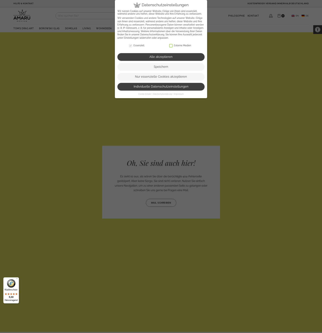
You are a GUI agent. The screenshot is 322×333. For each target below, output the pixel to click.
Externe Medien (182, 45)
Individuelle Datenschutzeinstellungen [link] (161, 86)
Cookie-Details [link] (144, 94)
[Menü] (17, 279)
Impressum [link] (179, 94)
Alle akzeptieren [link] (161, 56)
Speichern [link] (161, 66)
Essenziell (138, 45)
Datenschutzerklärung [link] (152, 34)
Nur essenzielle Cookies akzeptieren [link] (161, 76)
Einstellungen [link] (131, 37)
